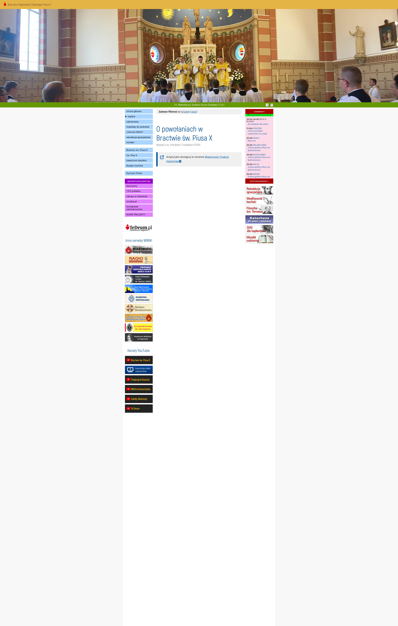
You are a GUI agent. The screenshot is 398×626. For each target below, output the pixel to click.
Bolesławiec (259, 154)
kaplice (131, 116)
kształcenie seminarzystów (134, 208)
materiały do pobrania (137, 126)
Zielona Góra (259, 145)
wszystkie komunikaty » (259, 181)
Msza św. (252, 140)
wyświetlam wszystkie (260, 115)
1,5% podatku (133, 191)
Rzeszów (256, 128)
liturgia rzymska (134, 165)
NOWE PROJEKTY (136, 214)
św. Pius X (131, 155)
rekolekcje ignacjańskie (138, 137)
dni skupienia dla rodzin (258, 124)
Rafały (256, 138)
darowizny (131, 186)
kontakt (130, 142)
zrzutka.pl (131, 201)
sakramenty (132, 121)
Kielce (256, 164)
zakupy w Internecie (136, 196)
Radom (256, 174)
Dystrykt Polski (134, 173)
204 (193, 111)
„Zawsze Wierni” (134, 132)
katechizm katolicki (136, 160)
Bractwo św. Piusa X (137, 150)
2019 (187, 111)
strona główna (133, 111)
